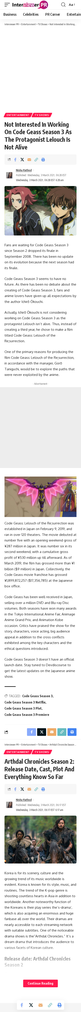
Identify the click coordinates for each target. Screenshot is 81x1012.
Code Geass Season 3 (37, 696)
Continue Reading (40, 983)
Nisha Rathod (24, 170)
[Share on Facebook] (15, 159)
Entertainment (18, 115)
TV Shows (42, 115)
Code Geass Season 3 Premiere (26, 715)
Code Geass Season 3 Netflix (24, 702)
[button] (8, 4)
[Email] (29, 159)
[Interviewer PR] (30, 4)
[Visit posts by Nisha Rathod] (9, 175)
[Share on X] (22, 159)
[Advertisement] (40, 69)
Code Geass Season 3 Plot (23, 708)
